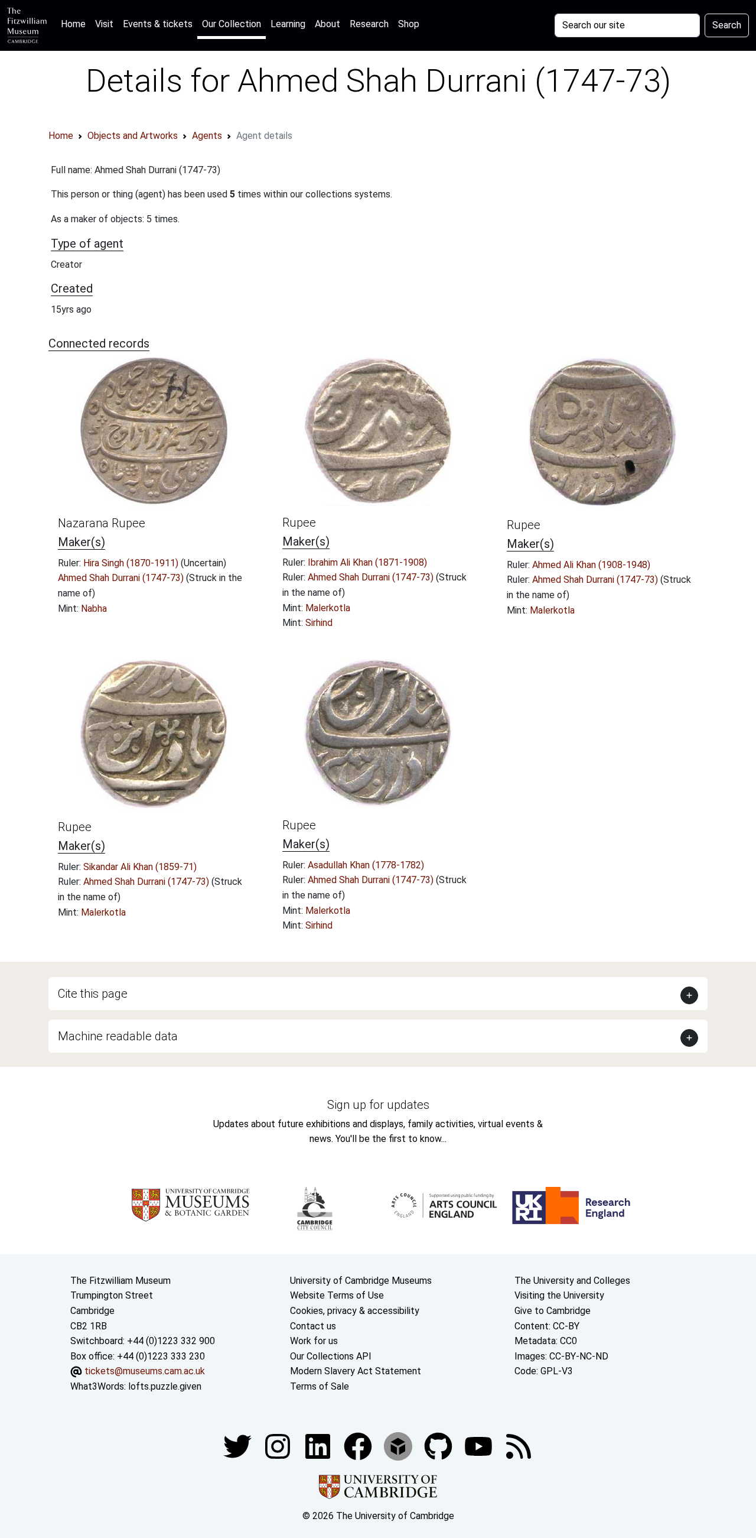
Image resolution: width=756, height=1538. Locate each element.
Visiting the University (559, 1295)
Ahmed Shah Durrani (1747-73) (122, 577)
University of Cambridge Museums (361, 1280)
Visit (104, 24)
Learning (288, 24)
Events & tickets (158, 24)
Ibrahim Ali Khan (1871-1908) (367, 562)
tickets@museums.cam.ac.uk (144, 1371)
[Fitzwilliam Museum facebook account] (319, 1445)
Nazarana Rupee (101, 523)
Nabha (94, 608)
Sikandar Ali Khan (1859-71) (140, 866)
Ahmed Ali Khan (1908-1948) (591, 564)
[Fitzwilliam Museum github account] (439, 1445)
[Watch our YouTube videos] (480, 1445)
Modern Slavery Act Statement (355, 1371)
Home (75, 24)
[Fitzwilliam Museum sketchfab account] (399, 1445)
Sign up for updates (378, 1105)
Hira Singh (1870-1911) (132, 563)
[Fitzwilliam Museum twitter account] (239, 1445)
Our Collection (231, 24)
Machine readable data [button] (118, 1036)
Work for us (314, 1340)
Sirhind (319, 622)
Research (369, 24)
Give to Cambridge (552, 1310)
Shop (408, 24)
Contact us (313, 1326)
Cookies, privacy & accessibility (354, 1310)
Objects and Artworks (132, 135)
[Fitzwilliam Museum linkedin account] (359, 1445)
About (327, 24)
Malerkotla (327, 608)
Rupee (299, 522)
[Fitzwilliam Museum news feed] (518, 1445)
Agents (207, 135)
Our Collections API (331, 1356)
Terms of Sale (319, 1386)
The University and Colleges (572, 1280)
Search (726, 25)
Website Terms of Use (337, 1295)
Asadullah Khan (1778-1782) (366, 865)
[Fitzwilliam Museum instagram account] (279, 1445)
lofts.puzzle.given (164, 1386)
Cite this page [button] (93, 994)
